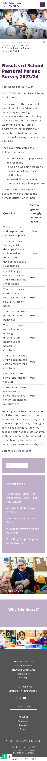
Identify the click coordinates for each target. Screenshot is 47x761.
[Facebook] (16, 698)
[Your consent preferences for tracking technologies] (9, 756)
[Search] (38, 465)
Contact (23, 729)
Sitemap (22, 750)
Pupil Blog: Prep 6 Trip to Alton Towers (22, 541)
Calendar (23, 725)
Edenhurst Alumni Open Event (21, 520)
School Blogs (23, 450)
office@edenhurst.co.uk (26, 690)
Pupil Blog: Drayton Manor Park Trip (22, 530)
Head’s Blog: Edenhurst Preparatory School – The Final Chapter (21, 497)
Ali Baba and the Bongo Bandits (21, 510)
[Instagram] (20, 698)
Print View (10, 741)
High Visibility (35, 741)
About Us (23, 716)
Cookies (31, 750)
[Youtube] (24, 698)
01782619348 (25, 686)
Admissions (23, 721)
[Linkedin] (29, 698)
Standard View (22, 741)
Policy (14, 750)
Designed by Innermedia (23, 753)
